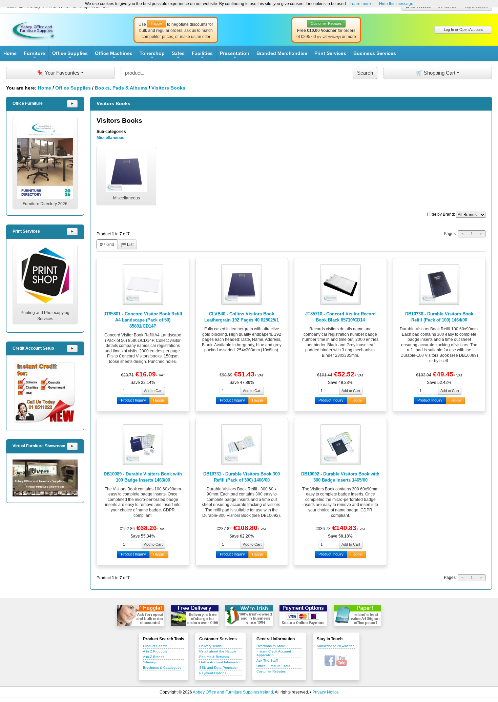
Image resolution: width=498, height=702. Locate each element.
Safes (178, 56)
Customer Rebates (271, 671)
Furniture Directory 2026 (45, 203)
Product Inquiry (133, 400)
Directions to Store (270, 646)
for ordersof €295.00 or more (326, 30)
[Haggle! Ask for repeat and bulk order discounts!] (140, 615)
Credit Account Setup (33, 348)
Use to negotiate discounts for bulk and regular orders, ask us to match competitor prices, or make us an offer (176, 30)
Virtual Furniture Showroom (39, 446)
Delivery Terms (210, 646)
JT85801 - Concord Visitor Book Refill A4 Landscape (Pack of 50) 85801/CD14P (143, 320)
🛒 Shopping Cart (435, 73)
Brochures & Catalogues (162, 667)
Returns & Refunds (214, 657)
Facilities (202, 56)
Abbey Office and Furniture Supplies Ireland (233, 692)
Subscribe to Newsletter (335, 646)
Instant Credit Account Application (273, 653)
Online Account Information (220, 662)
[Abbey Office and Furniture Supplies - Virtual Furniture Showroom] (45, 478)
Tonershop (152, 56)
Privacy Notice (325, 692)
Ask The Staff (267, 660)
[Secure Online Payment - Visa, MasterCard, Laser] (303, 615)
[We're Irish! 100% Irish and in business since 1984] (249, 615)
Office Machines (113, 56)
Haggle (159, 400)
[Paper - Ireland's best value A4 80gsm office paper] (357, 615)
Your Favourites (58, 73)
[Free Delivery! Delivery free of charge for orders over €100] (195, 615)
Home (10, 53)
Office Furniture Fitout (273, 666)
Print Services (330, 53)
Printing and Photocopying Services (45, 315)
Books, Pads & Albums (121, 88)
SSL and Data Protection (218, 667)
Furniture (34, 56)
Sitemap (149, 662)
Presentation (234, 56)
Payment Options (212, 673)
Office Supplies (70, 56)
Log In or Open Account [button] (463, 29)
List (129, 244)
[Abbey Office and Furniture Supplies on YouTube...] (341, 660)
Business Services (374, 53)
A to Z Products (155, 651)
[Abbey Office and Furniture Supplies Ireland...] (33, 29)
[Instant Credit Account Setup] (45, 393)
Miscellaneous (110, 137)
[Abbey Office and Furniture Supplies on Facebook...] (330, 660)
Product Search (155, 646)
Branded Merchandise (281, 53)
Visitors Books (168, 88)
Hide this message (396, 3)
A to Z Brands (153, 657)
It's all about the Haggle (217, 651)
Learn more (360, 3)
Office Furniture (28, 103)
